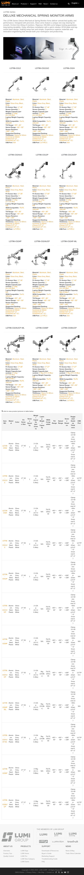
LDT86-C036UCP (69, 328)
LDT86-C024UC (15, 155)
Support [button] (33, 4)
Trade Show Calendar (73, 853)
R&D (40, 4)
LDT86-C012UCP (69, 155)
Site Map (41, 872)
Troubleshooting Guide (49, 859)
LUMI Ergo (24, 851)
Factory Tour (7, 853)
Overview (6, 851)
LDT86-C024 (69, 68)
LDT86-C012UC (42, 68)
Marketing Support (48, 856)
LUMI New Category (28, 859)
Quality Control (8, 856)
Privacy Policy (31, 872)
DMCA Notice (19, 872)
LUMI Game (25, 861)
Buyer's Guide (46, 853)
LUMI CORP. (43, 870)
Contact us (54, 4)
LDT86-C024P (15, 241)
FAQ (43, 861)
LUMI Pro (24, 856)
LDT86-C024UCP (42, 241)
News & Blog (70, 851)
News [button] (45, 4)
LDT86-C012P (42, 155)
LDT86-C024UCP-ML (15, 328)
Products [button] (24, 4)
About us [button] (15, 4)
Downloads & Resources (50, 851)
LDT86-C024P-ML (69, 241)
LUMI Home (25, 853)
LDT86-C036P (42, 328)
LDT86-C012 (15, 68)
